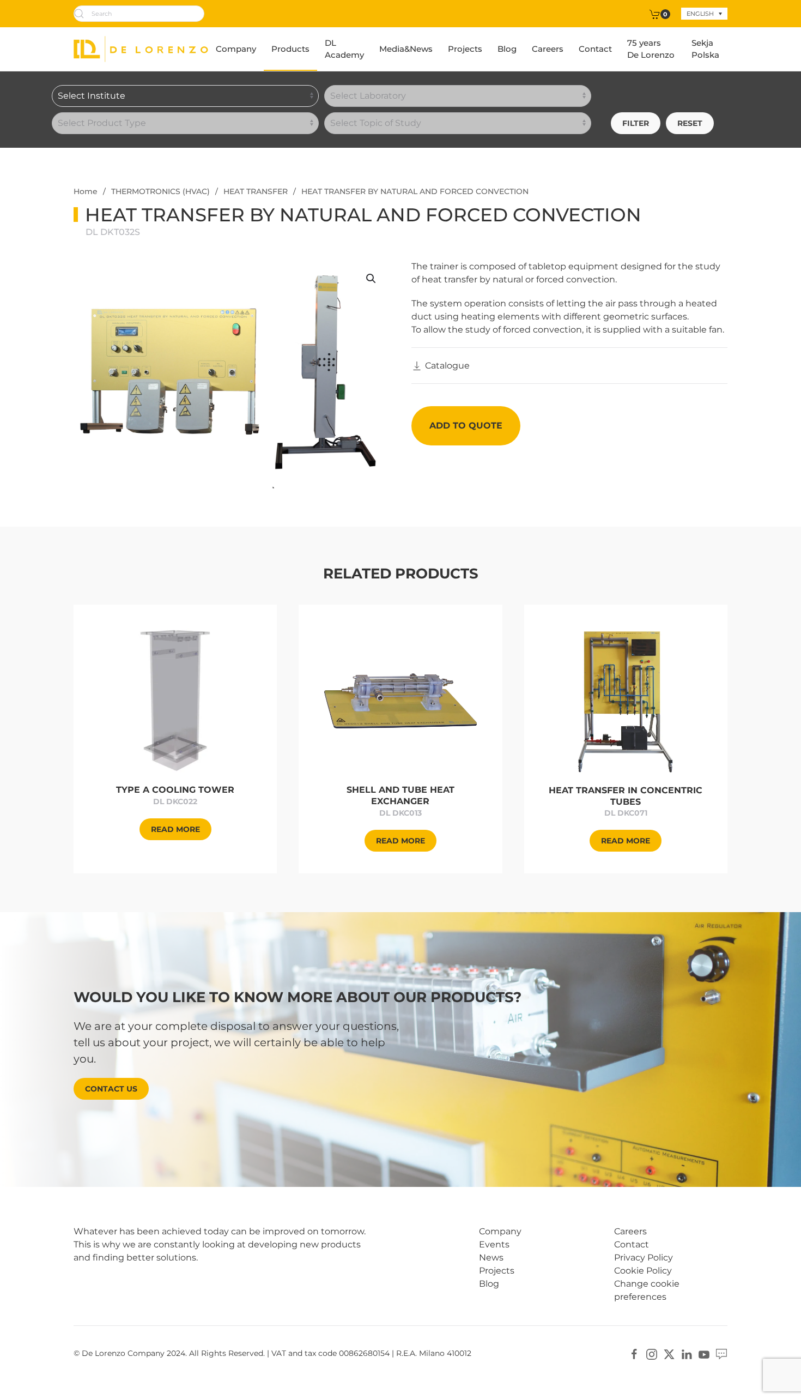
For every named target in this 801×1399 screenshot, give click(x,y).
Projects (465, 49)
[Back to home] (141, 49)
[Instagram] (652, 1354)
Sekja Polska (705, 49)
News (491, 1257)
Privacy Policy (643, 1257)
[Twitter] (669, 1354)
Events (494, 1244)
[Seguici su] (721, 1354)
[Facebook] (634, 1354)
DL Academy (344, 49)
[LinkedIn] (687, 1354)
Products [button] (290, 49)
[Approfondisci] (175, 700)
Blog (507, 49)
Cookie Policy (643, 1270)
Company (236, 49)
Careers (547, 49)
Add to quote (465, 425)
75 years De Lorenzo (651, 49)
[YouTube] (704, 1354)
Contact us (111, 1089)
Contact (595, 49)
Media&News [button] (406, 49)
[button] (371, 278)
